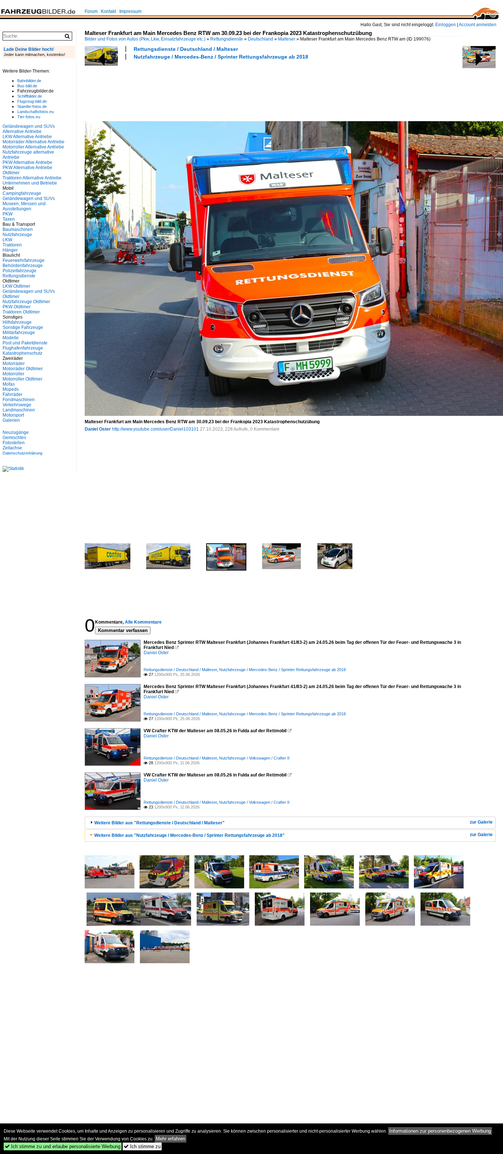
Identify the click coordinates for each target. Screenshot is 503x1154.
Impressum (130, 11)
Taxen (9, 219)
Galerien (11, 420)
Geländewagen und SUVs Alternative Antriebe (29, 129)
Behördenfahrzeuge (23, 265)
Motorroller (13, 373)
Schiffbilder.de (29, 96)
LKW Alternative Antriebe (27, 136)
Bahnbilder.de (29, 80)
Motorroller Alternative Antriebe (33, 147)
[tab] (290, 823)
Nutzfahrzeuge (17, 234)
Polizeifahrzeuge (19, 270)
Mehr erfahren (170, 1138)
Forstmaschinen (19, 399)
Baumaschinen (18, 229)
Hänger (10, 250)
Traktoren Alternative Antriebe (32, 177)
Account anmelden (477, 24)
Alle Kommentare (143, 622)
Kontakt (108, 11)
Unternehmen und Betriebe (30, 183)
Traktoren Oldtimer (21, 312)
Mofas (9, 384)
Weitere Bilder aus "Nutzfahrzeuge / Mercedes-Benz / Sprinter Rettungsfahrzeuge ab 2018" (189, 835)
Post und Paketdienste (25, 343)
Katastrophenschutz (22, 353)
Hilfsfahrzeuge (17, 322)
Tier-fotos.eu (28, 117)
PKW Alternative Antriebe (27, 162)
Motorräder (14, 363)
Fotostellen (14, 442)
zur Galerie (481, 822)
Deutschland (260, 39)
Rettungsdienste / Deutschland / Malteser (186, 49)
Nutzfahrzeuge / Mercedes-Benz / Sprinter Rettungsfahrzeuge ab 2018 (221, 57)
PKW (8, 214)
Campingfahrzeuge (22, 193)
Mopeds (11, 389)
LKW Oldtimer (16, 286)
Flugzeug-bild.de (32, 101)
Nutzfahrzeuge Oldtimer (26, 301)
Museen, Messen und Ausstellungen (24, 206)
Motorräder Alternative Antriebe (33, 141)
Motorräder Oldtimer (23, 368)
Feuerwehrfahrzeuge (24, 260)
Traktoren (12, 245)
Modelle (11, 337)
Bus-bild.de (27, 86)
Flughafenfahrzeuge (23, 348)
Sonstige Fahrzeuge (23, 327)
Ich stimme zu (142, 1146)
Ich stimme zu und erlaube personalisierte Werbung (62, 1146)
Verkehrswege (17, 404)
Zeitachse (12, 447)
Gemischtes (14, 437)
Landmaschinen (19, 410)
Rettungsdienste (226, 39)
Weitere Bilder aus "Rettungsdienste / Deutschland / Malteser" (159, 822)
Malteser (286, 39)
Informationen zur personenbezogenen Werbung (440, 1131)
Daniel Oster (98, 429)
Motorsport (13, 415)
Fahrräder (12, 394)
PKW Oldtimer (17, 306)
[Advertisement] (219, 89)
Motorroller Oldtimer (22, 379)
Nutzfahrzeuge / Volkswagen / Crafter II (254, 758)
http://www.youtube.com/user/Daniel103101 (155, 429)
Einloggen (445, 24)
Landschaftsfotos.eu (35, 111)
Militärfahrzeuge (19, 332)
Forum (91, 11)
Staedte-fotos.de (32, 106)
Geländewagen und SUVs (29, 198)
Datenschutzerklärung (22, 453)
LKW (7, 239)
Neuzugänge (16, 432)
